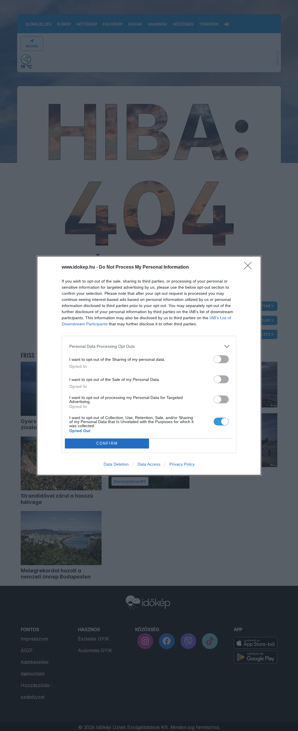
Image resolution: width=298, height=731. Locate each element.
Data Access (149, 464)
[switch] (221, 359)
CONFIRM (107, 443)
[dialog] (149, 365)
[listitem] (149, 346)
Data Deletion (116, 464)
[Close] (249, 267)
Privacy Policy (182, 464)
